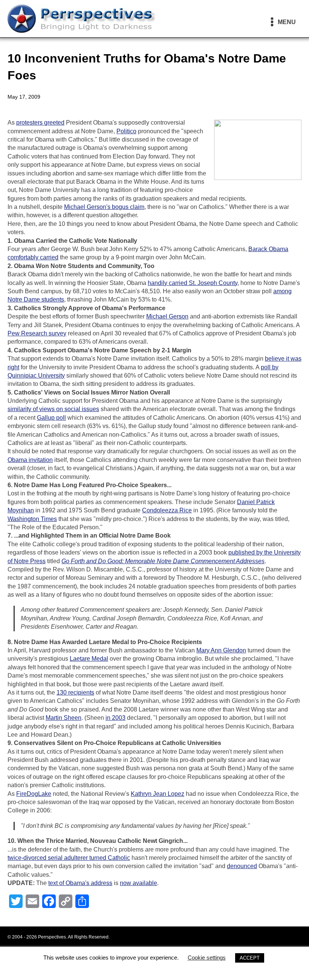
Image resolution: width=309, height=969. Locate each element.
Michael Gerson (167, 316)
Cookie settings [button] (207, 957)
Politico (126, 131)
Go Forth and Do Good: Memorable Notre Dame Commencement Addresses (163, 561)
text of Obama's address (80, 883)
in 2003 (115, 718)
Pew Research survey (37, 333)
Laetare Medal (89, 658)
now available (138, 883)
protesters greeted (40, 122)
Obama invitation (30, 460)
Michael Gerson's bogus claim (104, 207)
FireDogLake (33, 794)
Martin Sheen (63, 718)
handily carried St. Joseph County (192, 283)
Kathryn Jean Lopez (157, 794)
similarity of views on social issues (53, 409)
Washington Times (32, 519)
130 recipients (75, 692)
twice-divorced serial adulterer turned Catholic (69, 858)
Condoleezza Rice (167, 510)
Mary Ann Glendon (221, 650)
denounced (242, 866)
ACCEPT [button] (250, 958)
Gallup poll (51, 417)
